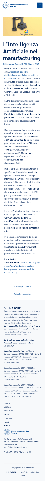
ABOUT (7, 403)
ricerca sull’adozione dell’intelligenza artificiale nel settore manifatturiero (21, 75)
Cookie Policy (34, 472)
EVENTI (7, 425)
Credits (22, 475)
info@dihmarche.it (11, 444)
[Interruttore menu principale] (39, 5)
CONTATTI (8, 418)
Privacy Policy (24, 472)
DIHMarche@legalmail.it (17, 447)
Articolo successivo (22, 293)
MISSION (7, 407)
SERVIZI (7, 414)
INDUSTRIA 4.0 (10, 411)
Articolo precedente (23, 286)
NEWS (6, 422)
